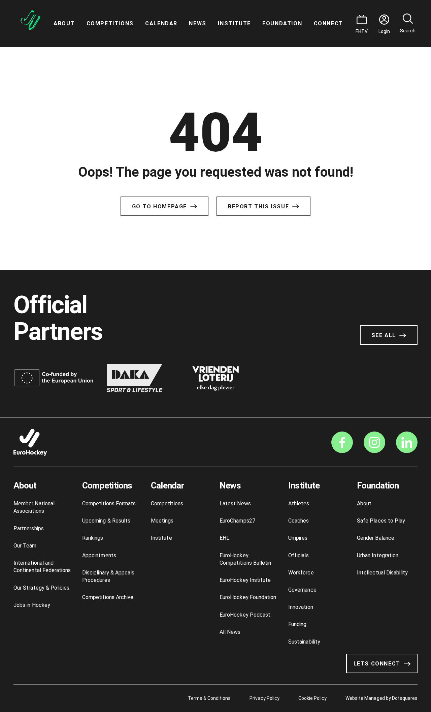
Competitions (110, 23)
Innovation (300, 607)
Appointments (99, 555)
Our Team (25, 545)
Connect (328, 23)
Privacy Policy (264, 698)
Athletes (298, 503)
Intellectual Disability (382, 572)
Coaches (298, 520)
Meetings (162, 520)
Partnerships (28, 528)
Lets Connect (377, 663)
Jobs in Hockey (31, 605)
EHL (224, 538)
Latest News (235, 503)
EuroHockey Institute (245, 580)
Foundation (282, 23)
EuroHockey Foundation (248, 597)
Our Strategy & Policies (41, 588)
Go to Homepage (159, 206)
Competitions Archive (107, 597)
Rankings (92, 538)
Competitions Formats (109, 503)
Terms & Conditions (209, 698)
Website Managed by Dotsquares (381, 698)
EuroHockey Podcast (245, 615)
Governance (302, 590)
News (197, 23)
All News (230, 632)
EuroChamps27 (237, 520)
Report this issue (258, 206)
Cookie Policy (312, 698)
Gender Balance (375, 538)
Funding (297, 624)
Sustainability (304, 642)
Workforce (301, 572)
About (64, 23)
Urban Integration (377, 555)
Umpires (297, 538)
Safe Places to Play (381, 520)
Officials (298, 555)
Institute (234, 23)
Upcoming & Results (106, 520)
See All (383, 335)
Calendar (161, 23)
